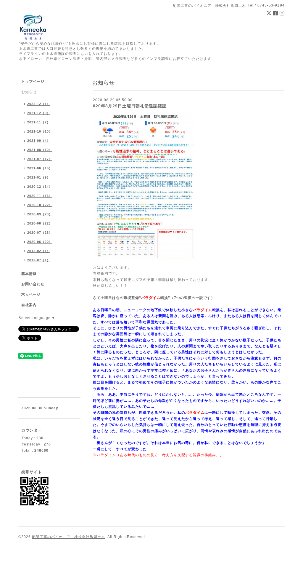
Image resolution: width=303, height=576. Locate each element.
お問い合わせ (32, 284)
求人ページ (31, 294)
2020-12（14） (39, 186)
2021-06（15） (39, 168)
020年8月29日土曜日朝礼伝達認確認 (130, 106)
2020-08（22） (39, 223)
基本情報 (29, 274)
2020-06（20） (39, 242)
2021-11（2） (38, 122)
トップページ (32, 81)
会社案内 (29, 305)
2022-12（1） (38, 104)
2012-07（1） (38, 260)
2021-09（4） (38, 140)
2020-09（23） (39, 214)
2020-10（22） (39, 205)
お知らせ (29, 92)
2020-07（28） (39, 232)
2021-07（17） (39, 159)
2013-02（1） (38, 251)
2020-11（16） (39, 196)
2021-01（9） (38, 177)
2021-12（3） (38, 113)
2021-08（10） (39, 150)
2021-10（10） (39, 131)
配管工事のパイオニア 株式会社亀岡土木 (68, 537)
